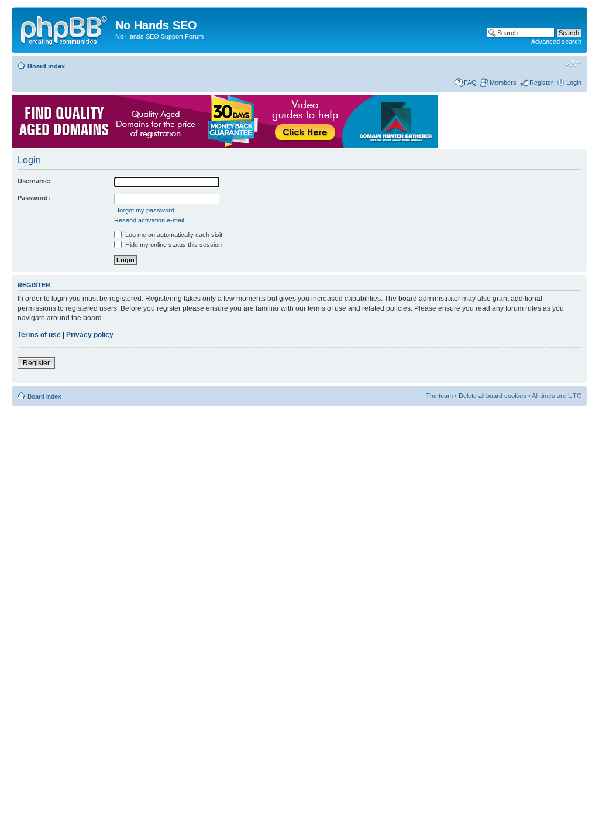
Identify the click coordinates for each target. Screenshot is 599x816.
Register (541, 82)
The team (439, 395)
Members (503, 82)
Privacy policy (89, 335)
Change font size (572, 64)
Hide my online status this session (172, 244)
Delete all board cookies (492, 395)
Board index (46, 66)
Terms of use (39, 335)
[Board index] (65, 28)
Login (573, 82)
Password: (34, 197)
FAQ (470, 82)
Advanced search (556, 41)
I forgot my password (144, 210)
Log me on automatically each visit (172, 234)
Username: (34, 180)
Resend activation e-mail (149, 220)
